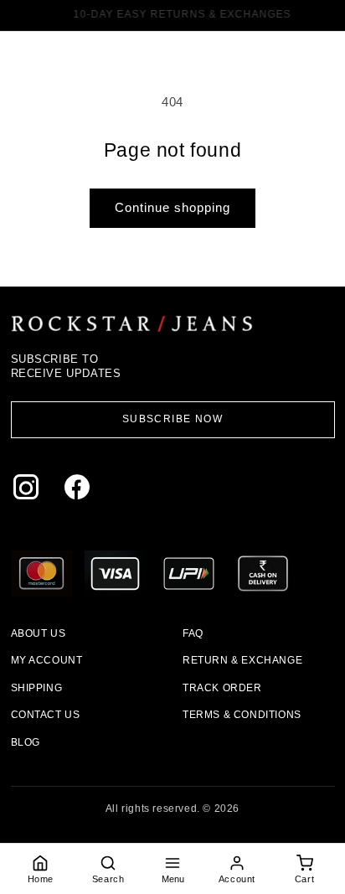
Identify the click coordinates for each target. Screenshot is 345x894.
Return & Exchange (242, 660)
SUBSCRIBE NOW (173, 419)
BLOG (25, 742)
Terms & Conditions (242, 715)
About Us (38, 633)
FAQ (193, 633)
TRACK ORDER (222, 688)
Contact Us (45, 715)
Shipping (37, 688)
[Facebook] (81, 490)
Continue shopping (172, 207)
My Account (47, 660)
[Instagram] (30, 490)
